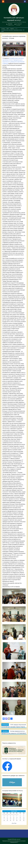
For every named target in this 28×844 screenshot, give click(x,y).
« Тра (12, 823)
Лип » (15, 823)
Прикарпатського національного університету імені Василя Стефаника (13, 61)
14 (16, 817)
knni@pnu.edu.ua (11, 25)
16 (23, 817)
